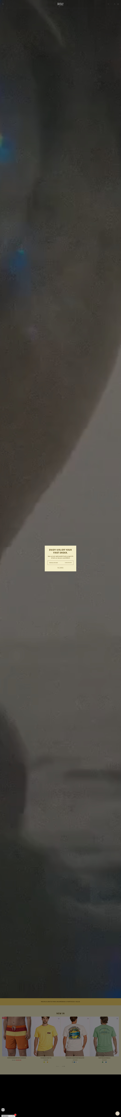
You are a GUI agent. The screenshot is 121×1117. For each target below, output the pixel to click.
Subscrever (68, 562)
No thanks (60, 567)
